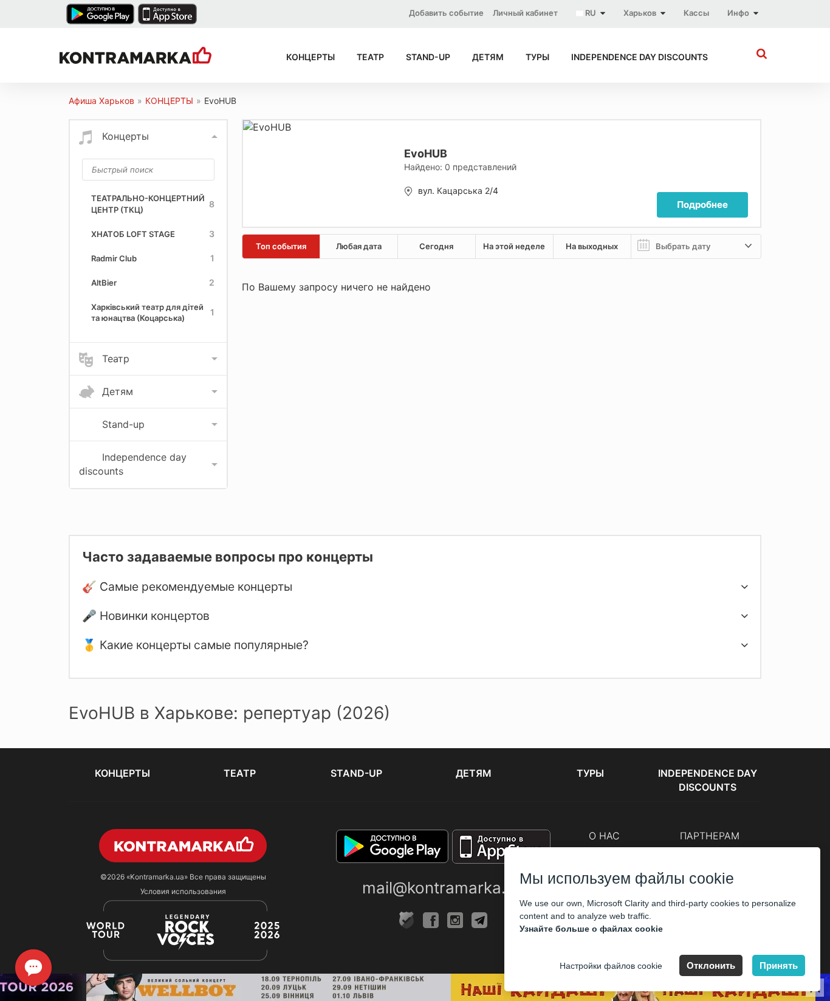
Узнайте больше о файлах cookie (591, 929)
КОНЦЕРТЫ (310, 57)
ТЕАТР (370, 57)
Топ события (281, 246)
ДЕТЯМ (488, 57)
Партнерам (709, 836)
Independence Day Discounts (639, 57)
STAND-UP (428, 57)
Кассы (696, 13)
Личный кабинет (525, 13)
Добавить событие (446, 13)
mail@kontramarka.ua (443, 887)
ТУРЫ (537, 57)
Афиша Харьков (101, 100)
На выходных (592, 246)
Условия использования (183, 891)
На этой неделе (514, 246)
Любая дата (359, 246)
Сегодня (436, 246)
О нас (604, 836)
